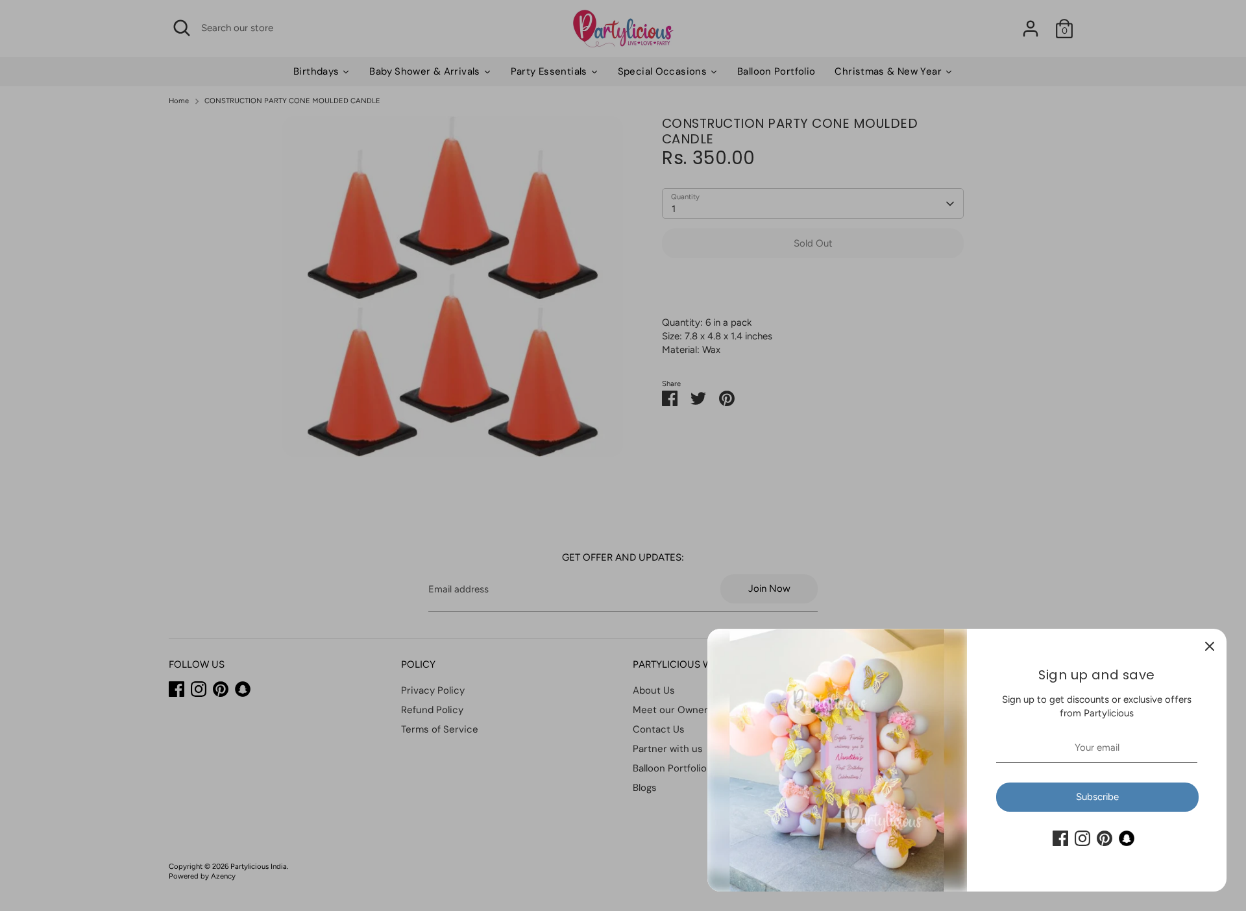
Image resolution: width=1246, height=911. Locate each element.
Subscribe (1097, 797)
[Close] (1209, 645)
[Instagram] (1082, 838)
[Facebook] (1060, 838)
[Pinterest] (1104, 838)
